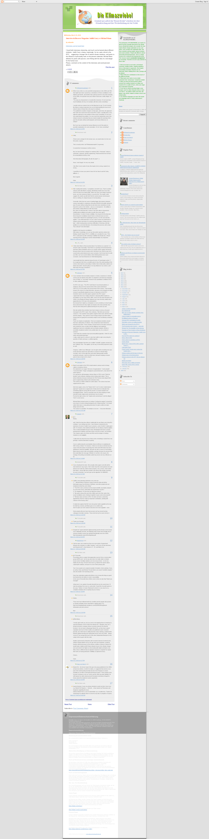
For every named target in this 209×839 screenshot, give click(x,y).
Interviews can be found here (75, 46)
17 (111, 683)
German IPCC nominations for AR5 (131, 320)
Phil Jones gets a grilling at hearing (131, 362)
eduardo (79, 414)
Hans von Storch (81, 664)
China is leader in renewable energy (131, 316)
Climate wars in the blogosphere (130, 355)
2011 (122, 285)
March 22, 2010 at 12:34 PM (77, 612)
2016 (122, 275)
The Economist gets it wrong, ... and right (132, 326)
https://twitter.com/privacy (75, 806)
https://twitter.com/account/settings (78, 809)
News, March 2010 (127, 337)
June (123, 300)
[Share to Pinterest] (77, 72)
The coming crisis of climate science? (131, 244)
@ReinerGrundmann (82, 88)
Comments (124, 384)
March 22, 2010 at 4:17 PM (77, 660)
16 (111, 664)
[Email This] (68, 72)
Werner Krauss (128, 140)
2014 (122, 279)
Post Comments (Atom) (80, 708)
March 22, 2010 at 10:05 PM (77, 695)
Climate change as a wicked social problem (131, 204)
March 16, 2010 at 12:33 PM (77, 515)
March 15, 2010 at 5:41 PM (77, 182)
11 (111, 527)
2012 (122, 283)
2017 (122, 273)
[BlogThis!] (70, 72)
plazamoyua (80, 540)
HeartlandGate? (124, 194)
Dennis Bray (127, 135)
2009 (122, 370)
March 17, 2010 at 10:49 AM (77, 549)
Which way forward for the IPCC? (131, 324)
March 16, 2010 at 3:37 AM (77, 474)
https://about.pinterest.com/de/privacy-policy (80, 829)
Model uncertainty (126, 360)
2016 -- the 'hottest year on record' (130, 235)
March (124, 306)
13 (111, 552)
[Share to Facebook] (75, 72)
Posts (123, 381)
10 (111, 518)
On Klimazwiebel (124, 213)
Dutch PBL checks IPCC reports (130, 364)
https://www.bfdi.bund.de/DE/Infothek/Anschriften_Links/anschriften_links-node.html (91, 770)
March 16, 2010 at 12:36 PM (77, 523)
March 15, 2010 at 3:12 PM (77, 129)
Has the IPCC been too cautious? (131, 335)
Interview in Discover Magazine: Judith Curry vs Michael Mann (88, 38)
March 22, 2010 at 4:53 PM (77, 679)
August (124, 296)
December (125, 288)
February (124, 366)
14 (111, 595)
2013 (122, 281)
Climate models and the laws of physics (132, 353)
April (123, 304)
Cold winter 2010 (126, 347)
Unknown (79, 273)
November (125, 290)
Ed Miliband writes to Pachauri (130, 318)
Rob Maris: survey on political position (132, 322)
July (123, 298)
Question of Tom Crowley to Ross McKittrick (133, 330)
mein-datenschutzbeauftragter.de (93, 834)
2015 (122, 277)
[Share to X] (73, 72)
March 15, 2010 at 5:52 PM (77, 239)
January (124, 368)
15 (111, 616)
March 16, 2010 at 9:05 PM (77, 537)
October (124, 292)
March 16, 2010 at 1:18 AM (77, 458)
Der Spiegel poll (126, 310)
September (125, 294)
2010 (122, 286)
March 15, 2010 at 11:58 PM (77, 358)
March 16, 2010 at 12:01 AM (77, 410)
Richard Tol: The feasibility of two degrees (133, 328)
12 (111, 540)
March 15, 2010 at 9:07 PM (77, 269)
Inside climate (125, 341)
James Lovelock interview (129, 308)
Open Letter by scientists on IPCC (131, 339)
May (123, 302)
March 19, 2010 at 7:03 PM (77, 591)
